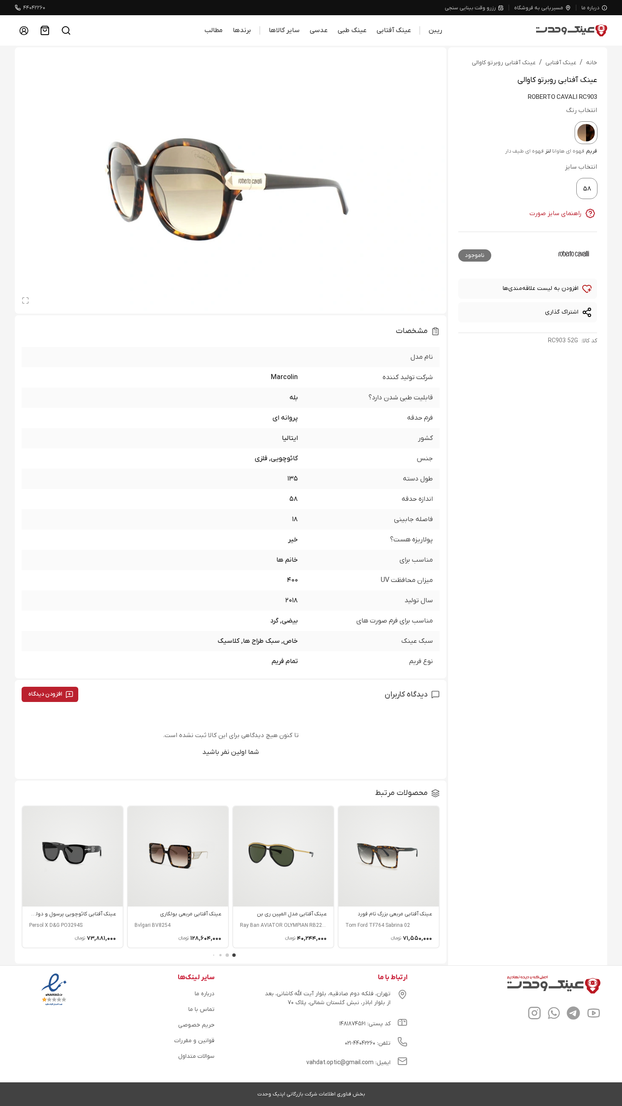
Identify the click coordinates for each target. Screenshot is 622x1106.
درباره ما (590, 7)
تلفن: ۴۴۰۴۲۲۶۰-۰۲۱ (368, 1043)
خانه (591, 63)
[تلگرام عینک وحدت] (573, 1014)
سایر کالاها (284, 30)
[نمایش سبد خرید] (45, 30)
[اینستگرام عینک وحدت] (534, 1014)
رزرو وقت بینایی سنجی (470, 7)
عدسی (319, 30)
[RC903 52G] (586, 133)
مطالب (213, 30)
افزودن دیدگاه (45, 694)
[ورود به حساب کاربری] (24, 30)
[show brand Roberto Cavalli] (573, 254)
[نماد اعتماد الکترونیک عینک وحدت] (54, 1005)
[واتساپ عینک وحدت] (554, 1014)
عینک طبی (352, 30)
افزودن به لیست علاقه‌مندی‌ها (540, 288)
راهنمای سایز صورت (555, 213)
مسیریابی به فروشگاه (538, 7)
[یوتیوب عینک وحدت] (593, 1014)
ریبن (435, 30)
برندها (242, 30)
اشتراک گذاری (561, 312)
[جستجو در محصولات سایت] (66, 30)
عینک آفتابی (394, 30)
